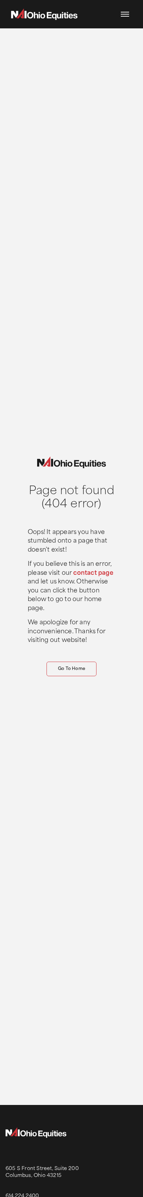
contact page (93, 573)
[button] (125, 14)
